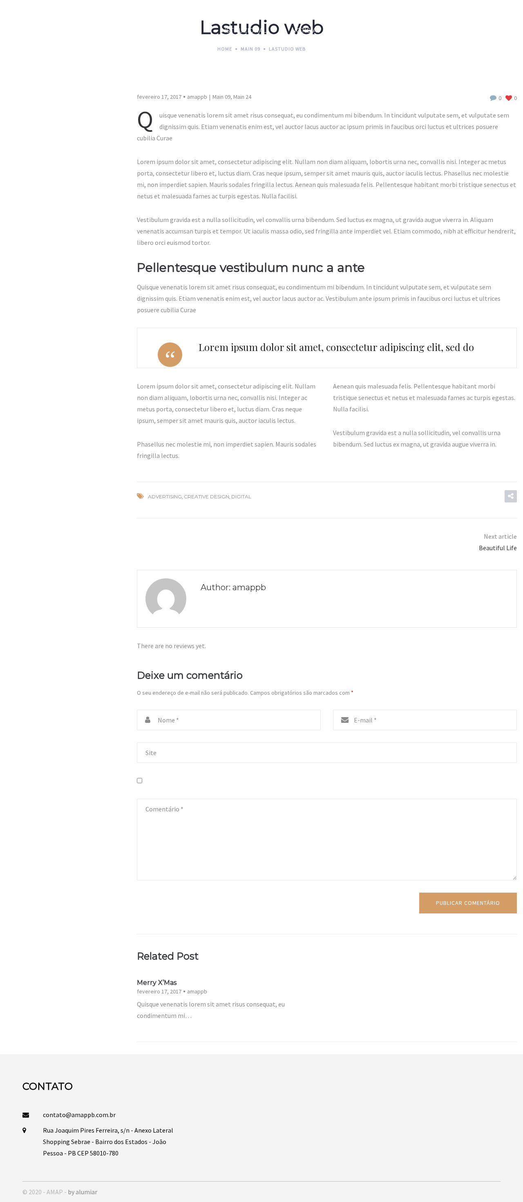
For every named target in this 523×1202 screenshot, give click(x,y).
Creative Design (206, 496)
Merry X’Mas (157, 982)
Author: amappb (233, 587)
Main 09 (221, 96)
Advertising (165, 496)
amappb (197, 96)
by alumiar (82, 1192)
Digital (241, 496)
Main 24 (242, 96)
